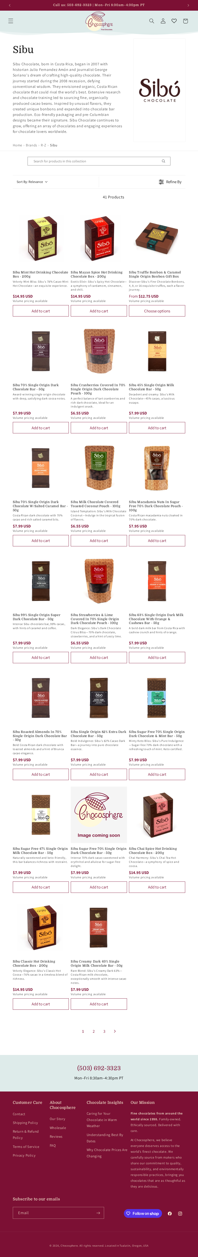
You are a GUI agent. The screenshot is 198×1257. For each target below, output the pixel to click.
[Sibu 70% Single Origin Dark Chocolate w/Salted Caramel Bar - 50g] (41, 468)
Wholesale (58, 1127)
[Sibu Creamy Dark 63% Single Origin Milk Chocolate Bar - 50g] (99, 927)
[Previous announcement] (9, 5)
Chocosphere (69, 1245)
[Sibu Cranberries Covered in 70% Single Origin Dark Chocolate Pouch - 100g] (99, 351)
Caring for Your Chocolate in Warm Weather (102, 1119)
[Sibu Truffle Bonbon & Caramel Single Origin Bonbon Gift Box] (157, 238)
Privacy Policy (24, 1155)
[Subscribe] (98, 1213)
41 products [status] (113, 197)
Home (17, 145)
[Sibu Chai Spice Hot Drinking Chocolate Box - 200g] (157, 815)
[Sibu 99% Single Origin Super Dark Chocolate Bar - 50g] (41, 581)
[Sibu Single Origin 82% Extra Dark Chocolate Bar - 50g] (99, 698)
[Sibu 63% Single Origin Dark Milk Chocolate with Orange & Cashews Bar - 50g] (157, 581)
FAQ (53, 1145)
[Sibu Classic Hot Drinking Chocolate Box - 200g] (41, 927)
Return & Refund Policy (26, 1134)
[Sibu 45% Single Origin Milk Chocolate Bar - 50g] (157, 351)
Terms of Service (26, 1146)
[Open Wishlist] (174, 21)
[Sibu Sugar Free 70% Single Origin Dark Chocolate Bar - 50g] (99, 815)
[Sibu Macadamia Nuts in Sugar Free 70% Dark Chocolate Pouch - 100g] (157, 468)
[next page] (115, 1031)
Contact (19, 1114)
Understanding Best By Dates (105, 1137)
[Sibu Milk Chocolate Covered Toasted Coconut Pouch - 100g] (99, 468)
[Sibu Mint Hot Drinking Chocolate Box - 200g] (41, 238)
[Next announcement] (188, 5)
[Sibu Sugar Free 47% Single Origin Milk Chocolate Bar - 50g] (41, 815)
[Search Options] (165, 161)
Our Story (57, 1118)
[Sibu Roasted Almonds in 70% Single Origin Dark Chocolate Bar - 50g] (41, 698)
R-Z (43, 145)
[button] (10, 21)
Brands (31, 145)
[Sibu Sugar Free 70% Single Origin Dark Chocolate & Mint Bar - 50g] (157, 698)
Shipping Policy (25, 1122)
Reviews (56, 1136)
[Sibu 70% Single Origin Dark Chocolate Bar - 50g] (41, 351)
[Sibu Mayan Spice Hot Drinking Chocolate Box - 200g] (99, 238)
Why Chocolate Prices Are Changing (107, 1152)
